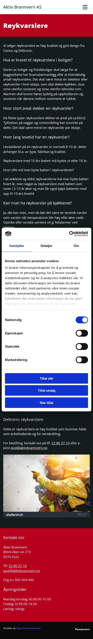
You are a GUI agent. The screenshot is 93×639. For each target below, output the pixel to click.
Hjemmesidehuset (28, 628)
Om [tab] (76, 245)
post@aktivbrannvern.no (29, 448)
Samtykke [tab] (16, 245)
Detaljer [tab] (47, 245)
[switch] (82, 333)
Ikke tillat (46, 402)
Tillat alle (46, 378)
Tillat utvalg (46, 390)
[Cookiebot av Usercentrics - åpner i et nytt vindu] (69, 234)
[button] (81, 7)
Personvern (82, 629)
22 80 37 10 (60, 443)
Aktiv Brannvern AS (22, 7)
